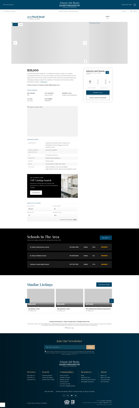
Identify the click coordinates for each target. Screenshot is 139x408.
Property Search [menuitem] (47, 375)
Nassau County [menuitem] (64, 379)
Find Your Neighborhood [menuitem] (67, 386)
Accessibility (43, 403)
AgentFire (106, 402)
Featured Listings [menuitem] (47, 377)
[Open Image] (50, 43)
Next (109, 82)
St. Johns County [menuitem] (65, 383)
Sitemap (37, 403)
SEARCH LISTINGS (63, 11)
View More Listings (104, 284)
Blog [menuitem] (82, 375)
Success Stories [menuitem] (105, 379)
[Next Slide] (85, 43)
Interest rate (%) (57, 212)
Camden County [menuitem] (65, 377)
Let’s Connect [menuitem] (105, 381)
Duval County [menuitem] (64, 381)
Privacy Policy (74, 354)
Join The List (36, 192)
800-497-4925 (127, 4)
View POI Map (52, 121)
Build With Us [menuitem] (31, 379)
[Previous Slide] (15, 43)
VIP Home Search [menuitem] (8, 4)
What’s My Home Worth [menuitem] (88, 379)
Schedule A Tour (98, 92)
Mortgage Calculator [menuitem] (87, 381)
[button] (134, 5)
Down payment (57, 206)
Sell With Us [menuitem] (31, 377)
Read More (44, 82)
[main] (69, 171)
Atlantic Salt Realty (106, 400)
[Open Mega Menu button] (134, 4)
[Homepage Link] (69, 4)
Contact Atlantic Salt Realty (97, 97)
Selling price (30, 206)
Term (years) (30, 212)
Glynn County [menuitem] (64, 375)
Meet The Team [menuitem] (105, 377)
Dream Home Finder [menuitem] (48, 379)
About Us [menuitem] (103, 375)
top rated (105, 237)
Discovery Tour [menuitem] (85, 377)
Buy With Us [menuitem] (31, 375)
